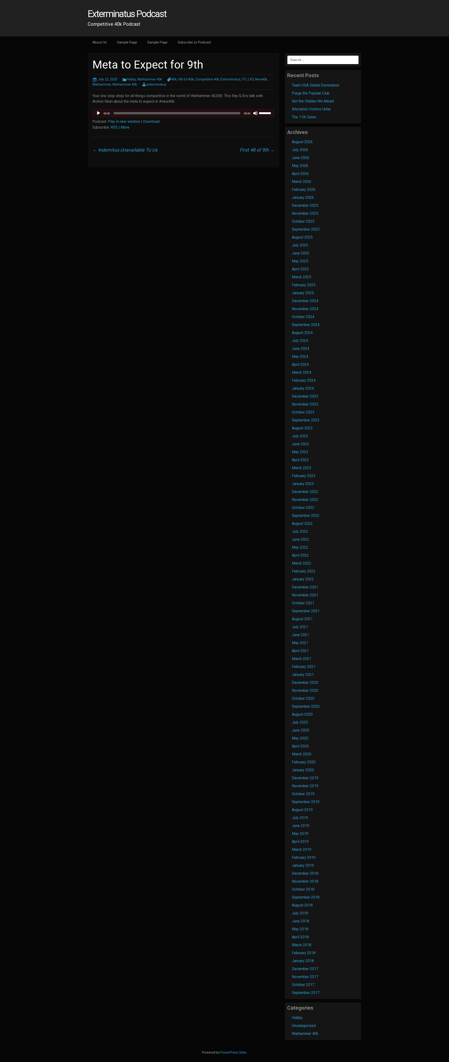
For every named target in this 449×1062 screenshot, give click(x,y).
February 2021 (303, 666)
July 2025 (300, 245)
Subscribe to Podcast (194, 42)
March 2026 (301, 181)
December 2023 (305, 396)
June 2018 (300, 921)
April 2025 (300, 269)
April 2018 (300, 937)
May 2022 (300, 547)
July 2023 (300, 436)
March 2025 (301, 277)
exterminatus (156, 84)
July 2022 (300, 531)
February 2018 (303, 953)
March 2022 (301, 563)
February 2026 (303, 189)
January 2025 (303, 293)
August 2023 (302, 428)
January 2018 (303, 961)
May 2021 (300, 643)
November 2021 (305, 595)
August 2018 (302, 905)
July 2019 (300, 818)
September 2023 (305, 420)
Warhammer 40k (149, 79)
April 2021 (300, 651)
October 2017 (303, 984)
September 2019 (305, 802)
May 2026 (300, 165)
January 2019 (303, 865)
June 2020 (300, 730)
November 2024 (305, 309)
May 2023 (300, 452)
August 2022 (302, 523)
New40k (261, 79)
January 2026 (303, 197)
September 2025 (305, 229)
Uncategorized (304, 1025)
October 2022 (303, 507)
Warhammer (101, 84)
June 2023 (300, 444)
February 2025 (303, 285)
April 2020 (300, 746)
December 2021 (305, 587)
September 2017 (305, 992)
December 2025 (305, 205)
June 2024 (300, 348)
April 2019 (300, 841)
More (125, 127)
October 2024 (303, 317)
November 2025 (305, 213)
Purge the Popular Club (311, 93)
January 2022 (303, 579)
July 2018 (300, 913)
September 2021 (305, 611)
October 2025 (303, 221)
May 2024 (300, 356)
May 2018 (300, 929)
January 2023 (303, 484)
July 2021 (300, 627)
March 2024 (301, 372)
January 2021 (303, 674)
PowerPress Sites (233, 1052)
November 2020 (305, 690)
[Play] (98, 113)
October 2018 (303, 889)
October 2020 (303, 698)
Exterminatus (230, 79)
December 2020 (305, 682)
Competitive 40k (207, 79)
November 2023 (305, 404)
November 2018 (305, 881)
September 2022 (305, 515)
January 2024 (303, 388)
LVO (251, 79)
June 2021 (300, 635)
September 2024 (305, 325)
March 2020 (301, 754)
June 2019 (300, 825)
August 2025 (302, 237)
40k (174, 79)
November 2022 (305, 499)
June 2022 (300, 539)
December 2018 (305, 873)
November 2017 (305, 977)
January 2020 (303, 770)
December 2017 (305, 969)
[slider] (265, 113)
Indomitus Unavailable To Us (124, 150)
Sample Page (127, 42)
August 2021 (302, 619)
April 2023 (300, 460)
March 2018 (301, 945)
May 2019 (300, 833)
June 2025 (300, 253)
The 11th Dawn (304, 117)
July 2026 (300, 150)
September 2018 (305, 897)
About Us (99, 42)
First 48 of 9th (257, 150)
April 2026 (300, 173)
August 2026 (302, 142)
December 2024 (305, 301)
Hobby (131, 79)
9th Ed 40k (186, 79)
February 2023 (303, 476)
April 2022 (300, 555)
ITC (244, 79)
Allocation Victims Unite (311, 109)
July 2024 (300, 340)
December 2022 (305, 491)
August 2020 (302, 714)
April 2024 (300, 364)
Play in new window (124, 121)
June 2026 (300, 158)
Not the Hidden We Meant (313, 101)
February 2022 (303, 571)
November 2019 (305, 786)
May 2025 (300, 261)
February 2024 (303, 380)
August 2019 (302, 810)
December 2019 (305, 778)
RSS (114, 127)
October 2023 (303, 412)
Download (151, 121)
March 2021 (301, 658)
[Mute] (255, 113)
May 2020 (300, 738)
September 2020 (305, 706)
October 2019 (303, 794)
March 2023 (301, 468)
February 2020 (303, 762)
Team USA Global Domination (315, 85)
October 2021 (303, 603)
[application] (183, 113)
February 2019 (303, 857)
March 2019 (301, 849)
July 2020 (300, 722)
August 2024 (302, 332)
